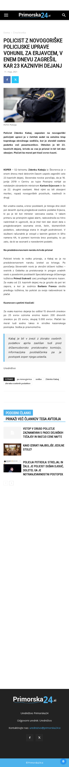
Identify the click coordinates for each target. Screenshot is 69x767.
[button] (6, 15)
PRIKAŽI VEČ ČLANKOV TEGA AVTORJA (33, 419)
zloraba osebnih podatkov (17, 383)
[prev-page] (6, 483)
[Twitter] (15, 79)
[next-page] (11, 483)
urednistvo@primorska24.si (45, 728)
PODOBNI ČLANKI (18, 413)
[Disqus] (34, 538)
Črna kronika (19, 32)
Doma (7, 32)
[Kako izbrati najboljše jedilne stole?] (12, 449)
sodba (39, 379)
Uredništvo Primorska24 (34, 713)
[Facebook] (7, 79)
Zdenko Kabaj (52, 379)
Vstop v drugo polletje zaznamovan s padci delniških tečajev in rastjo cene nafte (43, 432)
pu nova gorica (24, 379)
